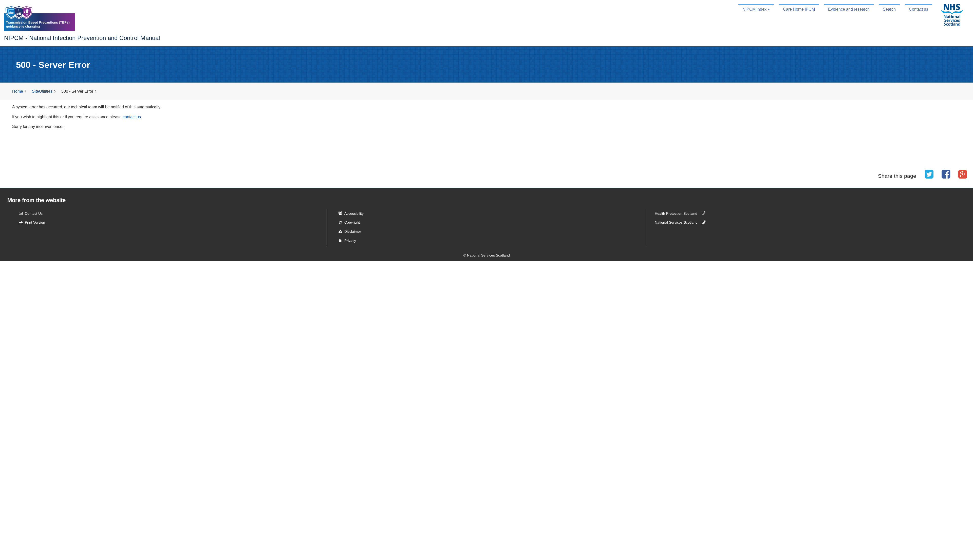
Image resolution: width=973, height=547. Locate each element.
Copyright (352, 222)
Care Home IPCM (799, 9)
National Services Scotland (677, 222)
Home (17, 91)
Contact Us (34, 213)
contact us (132, 117)
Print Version (35, 222)
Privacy (350, 241)
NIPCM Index (754, 9)
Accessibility (354, 213)
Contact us (918, 9)
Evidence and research (849, 9)
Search (889, 9)
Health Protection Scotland (676, 213)
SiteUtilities (42, 91)
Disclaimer (352, 231)
